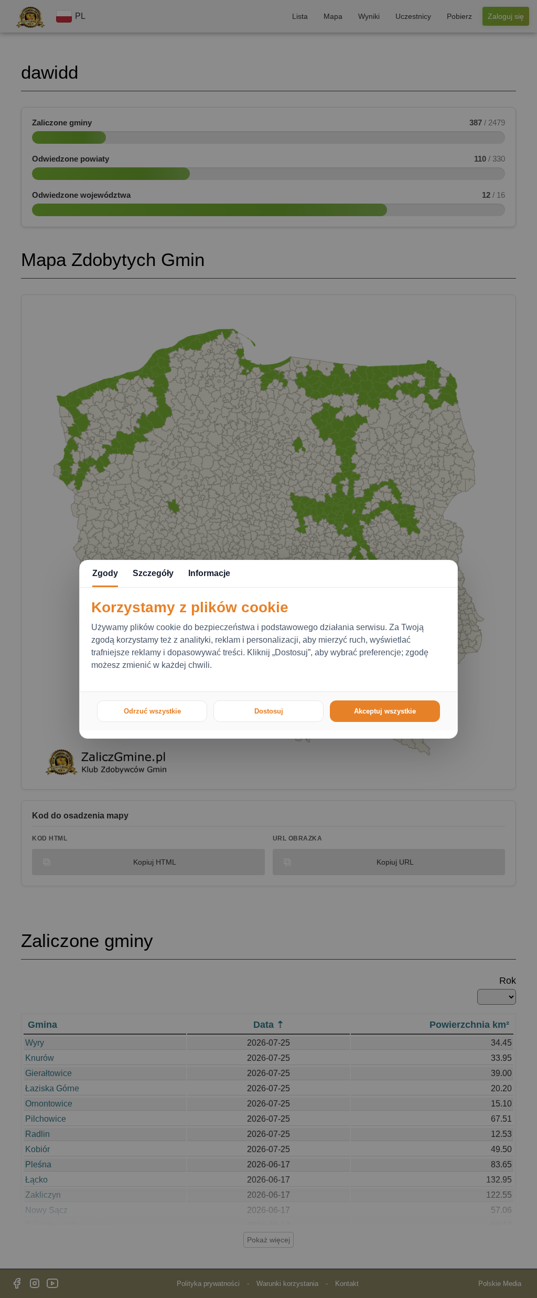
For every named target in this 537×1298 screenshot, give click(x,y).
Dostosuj (268, 711)
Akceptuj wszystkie (385, 711)
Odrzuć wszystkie (152, 711)
